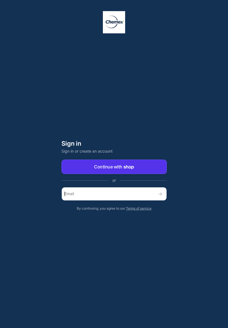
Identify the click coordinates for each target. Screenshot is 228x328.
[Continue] (160, 194)
